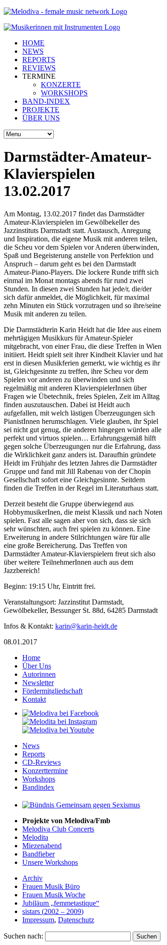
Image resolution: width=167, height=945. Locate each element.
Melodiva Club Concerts (58, 829)
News (30, 746)
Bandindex (38, 787)
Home (31, 658)
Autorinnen (39, 674)
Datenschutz (76, 920)
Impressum (38, 920)
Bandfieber (38, 854)
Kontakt (34, 699)
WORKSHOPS (64, 93)
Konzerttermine (45, 771)
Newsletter (38, 683)
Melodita (35, 837)
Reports (33, 754)
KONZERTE (61, 84)
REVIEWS (39, 68)
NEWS (33, 51)
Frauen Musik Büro (51, 886)
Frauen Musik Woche (53, 895)
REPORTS (38, 59)
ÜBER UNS (41, 118)
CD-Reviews (41, 762)
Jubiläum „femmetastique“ (60, 903)
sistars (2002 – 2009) (53, 911)
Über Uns (36, 666)
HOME (33, 43)
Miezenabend (42, 846)
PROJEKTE (40, 109)
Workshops (38, 779)
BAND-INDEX (46, 101)
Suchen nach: (23, 936)
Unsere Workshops (50, 862)
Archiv (32, 878)
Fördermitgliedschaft (52, 691)
